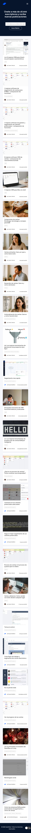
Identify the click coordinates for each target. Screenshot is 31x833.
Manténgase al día (10, 777)
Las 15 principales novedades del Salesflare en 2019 (15, 747)
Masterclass (18, 813)
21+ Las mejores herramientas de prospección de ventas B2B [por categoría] (14, 440)
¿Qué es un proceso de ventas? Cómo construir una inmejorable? (15, 472)
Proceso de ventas (8, 96)
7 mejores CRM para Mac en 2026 (15, 190)
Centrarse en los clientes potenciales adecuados (12, 503)
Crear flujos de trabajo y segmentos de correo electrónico (15, 657)
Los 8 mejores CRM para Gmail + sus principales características (14, 58)
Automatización (8, 813)
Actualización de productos (10, 381)
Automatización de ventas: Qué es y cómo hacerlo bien (15, 315)
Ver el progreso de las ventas (13, 717)
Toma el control (9, 627)
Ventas (6, 225)
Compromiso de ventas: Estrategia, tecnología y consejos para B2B (15, 221)
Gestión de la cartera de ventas (11, 130)
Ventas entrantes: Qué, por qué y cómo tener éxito (15, 252)
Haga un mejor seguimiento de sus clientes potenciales (15, 534)
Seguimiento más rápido (12, 378)
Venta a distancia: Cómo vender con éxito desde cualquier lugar (14, 596)
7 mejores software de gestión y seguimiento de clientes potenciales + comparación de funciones (14, 125)
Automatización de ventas (10, 319)
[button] (27, 4)
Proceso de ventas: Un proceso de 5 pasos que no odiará (15, 565)
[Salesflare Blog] (4, 3)
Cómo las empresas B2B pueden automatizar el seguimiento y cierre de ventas (14, 808)
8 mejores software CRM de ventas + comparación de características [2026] (13, 158)
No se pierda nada (10, 687)
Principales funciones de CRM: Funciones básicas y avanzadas (14, 408)
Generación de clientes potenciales (12, 351)
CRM (5, 61)
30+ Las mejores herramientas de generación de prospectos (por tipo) (15, 347)
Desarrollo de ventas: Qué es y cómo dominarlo (14, 284)
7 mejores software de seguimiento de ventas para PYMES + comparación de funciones (13, 91)
